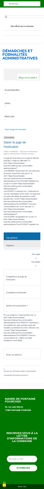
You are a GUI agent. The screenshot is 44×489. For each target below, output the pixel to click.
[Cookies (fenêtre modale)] (4, 485)
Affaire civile (9, 116)
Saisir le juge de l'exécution (15, 129)
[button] (22, 32)
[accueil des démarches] (22, 69)
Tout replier (36, 254)
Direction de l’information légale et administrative (20, 371)
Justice (7, 103)
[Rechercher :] (22, 4)
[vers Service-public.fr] (27, 77)
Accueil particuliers (12, 90)
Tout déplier (35, 262)
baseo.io (25, 375)
